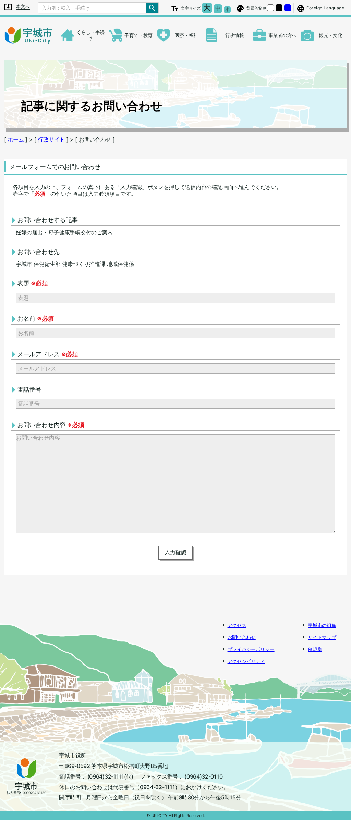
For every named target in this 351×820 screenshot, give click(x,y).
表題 (32, 283)
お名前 (35, 318)
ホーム (16, 139)
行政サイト (51, 139)
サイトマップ (322, 637)
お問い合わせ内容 (50, 424)
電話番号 (29, 389)
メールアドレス (47, 354)
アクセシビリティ (246, 661)
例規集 (315, 649)
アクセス (237, 625)
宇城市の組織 (322, 625)
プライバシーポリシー (251, 649)
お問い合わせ (242, 637)
